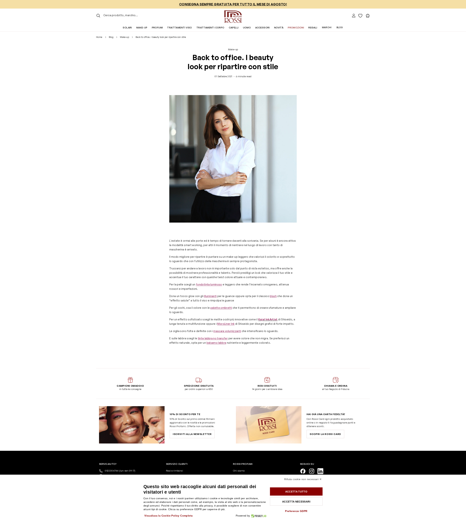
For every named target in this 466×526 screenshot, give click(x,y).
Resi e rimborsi (174, 470)
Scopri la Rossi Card (325, 434)
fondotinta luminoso (209, 284)
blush (273, 296)
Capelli (234, 27)
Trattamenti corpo (210, 27)
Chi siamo (239, 470)
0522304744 (119, 470)
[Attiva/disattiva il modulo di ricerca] (98, 15)
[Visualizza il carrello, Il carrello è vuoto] (367, 15)
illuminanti (210, 296)
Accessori (262, 27)
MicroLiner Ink (225, 323)
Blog (340, 27)
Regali (312, 27)
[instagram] (313, 471)
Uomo (247, 27)
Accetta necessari (296, 501)
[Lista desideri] (360, 15)
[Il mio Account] (354, 16)
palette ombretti (221, 307)
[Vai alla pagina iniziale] (233, 16)
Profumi (157, 27)
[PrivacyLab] (258, 516)
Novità (278, 27)
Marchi (326, 27)
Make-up (141, 27)
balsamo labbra (216, 342)
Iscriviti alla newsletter (192, 434)
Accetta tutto (296, 491)
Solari (127, 27)
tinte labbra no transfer (213, 338)
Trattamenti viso (179, 27)
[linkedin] (321, 471)
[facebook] (304, 471)
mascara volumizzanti (227, 331)
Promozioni (296, 27)
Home (99, 37)
